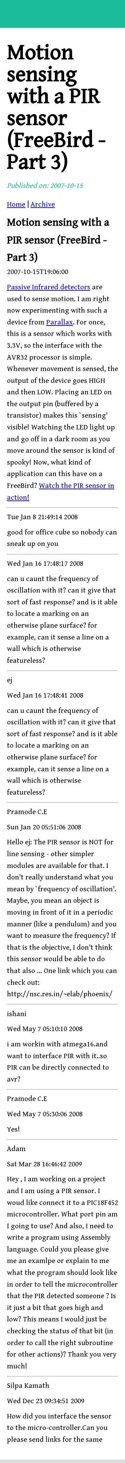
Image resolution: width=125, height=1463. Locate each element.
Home (16, 204)
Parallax (59, 322)
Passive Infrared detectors (48, 287)
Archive (43, 204)
